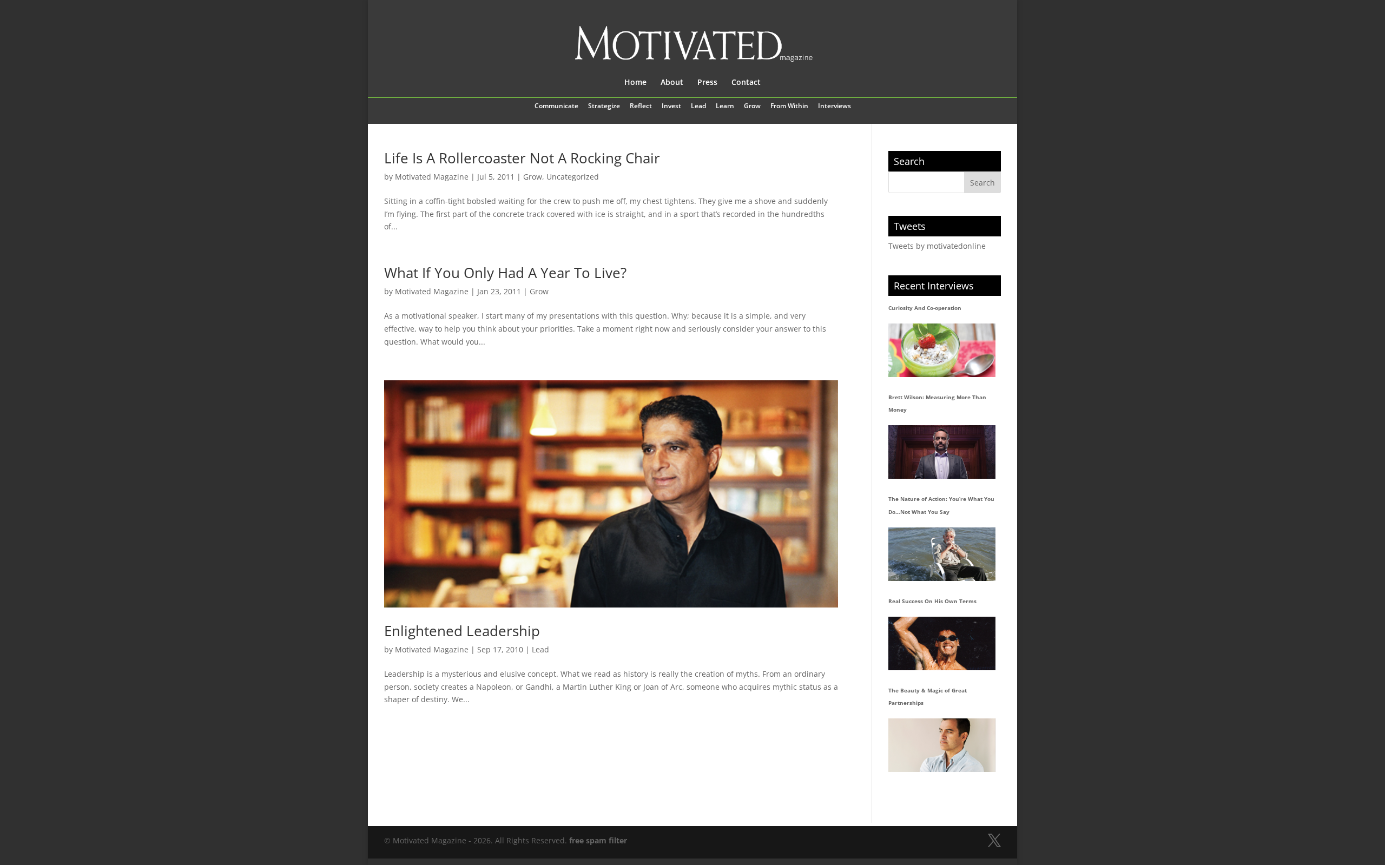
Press (707, 82)
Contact (746, 82)
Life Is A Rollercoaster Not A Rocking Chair (522, 158)
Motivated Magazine (432, 176)
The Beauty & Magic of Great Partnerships (927, 696)
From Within (789, 106)
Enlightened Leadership (462, 631)
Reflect (641, 106)
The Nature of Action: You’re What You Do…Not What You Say (941, 505)
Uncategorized (572, 176)
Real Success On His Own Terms (932, 601)
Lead (698, 106)
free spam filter (598, 840)
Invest (671, 106)
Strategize (604, 106)
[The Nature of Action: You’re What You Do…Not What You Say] (941, 554)
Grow (752, 106)
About (672, 82)
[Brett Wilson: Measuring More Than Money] (941, 452)
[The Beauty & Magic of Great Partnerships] (941, 745)
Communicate (556, 106)
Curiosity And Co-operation (924, 308)
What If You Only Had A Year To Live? (505, 272)
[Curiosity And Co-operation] (941, 350)
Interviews (834, 106)
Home (635, 82)
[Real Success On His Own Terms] (941, 643)
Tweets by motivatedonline (937, 246)
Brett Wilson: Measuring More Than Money (937, 403)
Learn (725, 106)
